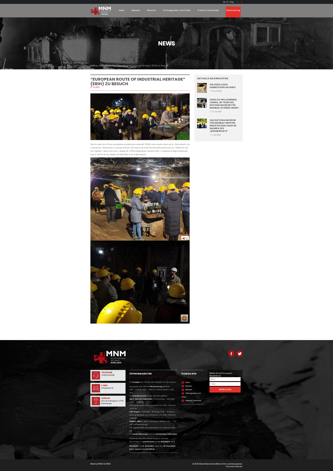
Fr (228, 2)
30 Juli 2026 (217, 91)
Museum (135, 10)
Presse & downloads (208, 10)
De (224, 2)
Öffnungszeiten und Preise (176, 10)
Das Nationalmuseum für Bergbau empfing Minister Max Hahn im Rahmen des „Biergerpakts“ (223, 125)
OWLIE (108, 464)
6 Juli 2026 (216, 135)
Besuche (151, 10)
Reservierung (233, 10)
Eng (231, 2)
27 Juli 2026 (217, 112)
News (121, 10)
